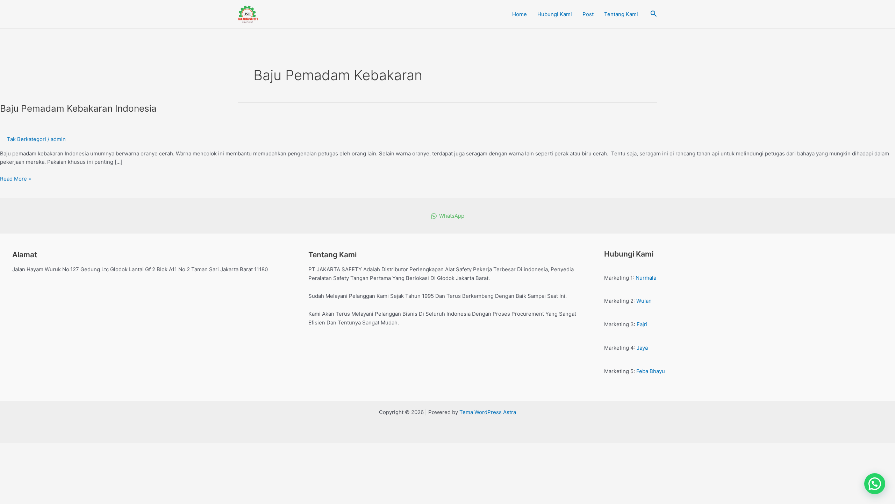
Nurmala (646, 277)
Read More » (15, 178)
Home (519, 14)
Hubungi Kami (554, 14)
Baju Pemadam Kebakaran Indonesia (78, 108)
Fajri (642, 324)
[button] (874, 483)
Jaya (642, 347)
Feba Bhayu (650, 371)
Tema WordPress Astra (487, 412)
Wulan (644, 301)
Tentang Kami (621, 14)
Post (588, 14)
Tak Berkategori (26, 139)
